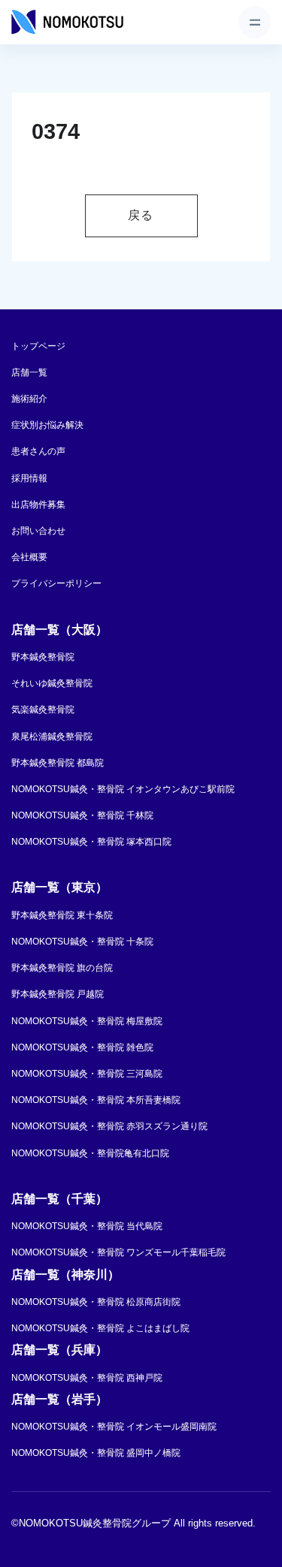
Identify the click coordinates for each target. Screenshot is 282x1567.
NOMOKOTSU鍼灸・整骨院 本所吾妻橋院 (95, 1100)
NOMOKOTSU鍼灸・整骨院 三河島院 (86, 1073)
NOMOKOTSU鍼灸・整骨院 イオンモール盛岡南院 (114, 1426)
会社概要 (29, 557)
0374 (56, 131)
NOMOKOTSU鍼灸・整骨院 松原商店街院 (95, 1302)
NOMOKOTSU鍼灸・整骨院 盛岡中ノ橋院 (95, 1453)
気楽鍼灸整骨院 (42, 709)
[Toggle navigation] (254, 22)
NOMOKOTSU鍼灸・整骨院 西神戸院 (86, 1378)
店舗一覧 (29, 372)
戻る (141, 215)
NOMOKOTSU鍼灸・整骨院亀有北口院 (90, 1153)
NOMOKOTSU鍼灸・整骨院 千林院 (82, 815)
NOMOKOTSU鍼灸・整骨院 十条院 (82, 941)
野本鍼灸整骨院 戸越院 (57, 994)
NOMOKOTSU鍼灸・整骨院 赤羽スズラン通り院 (109, 1126)
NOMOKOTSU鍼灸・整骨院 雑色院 (82, 1047)
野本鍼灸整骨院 (42, 657)
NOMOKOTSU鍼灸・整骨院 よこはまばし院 (100, 1328)
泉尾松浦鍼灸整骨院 (51, 736)
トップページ (38, 346)
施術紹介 (29, 398)
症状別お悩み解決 (47, 425)
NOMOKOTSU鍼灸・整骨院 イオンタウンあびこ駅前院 (123, 789)
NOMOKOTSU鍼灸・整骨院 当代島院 (86, 1226)
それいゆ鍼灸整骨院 (51, 683)
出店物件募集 (38, 504)
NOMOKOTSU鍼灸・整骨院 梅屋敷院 (86, 1021)
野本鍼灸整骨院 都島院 (57, 763)
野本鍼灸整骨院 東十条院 (62, 915)
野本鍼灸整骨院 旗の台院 (62, 968)
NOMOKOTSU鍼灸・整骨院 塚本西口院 (91, 841)
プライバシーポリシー (56, 583)
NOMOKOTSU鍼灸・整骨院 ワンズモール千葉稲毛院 (118, 1252)
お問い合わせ (38, 531)
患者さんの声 (38, 451)
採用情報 (29, 478)
